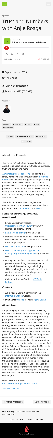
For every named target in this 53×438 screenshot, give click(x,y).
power (7, 124)
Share (28, 141)
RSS (11, 137)
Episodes (14, 419)
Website (20, 299)
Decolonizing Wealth (15, 246)
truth (29, 124)
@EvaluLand (40, 299)
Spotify (42, 137)
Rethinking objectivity (15, 232)
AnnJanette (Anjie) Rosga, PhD (16, 173)
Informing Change (14, 295)
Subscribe (38, 419)
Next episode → (42, 402)
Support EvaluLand (11, 388)
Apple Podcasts (25, 137)
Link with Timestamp (16, 85)
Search (29, 419)
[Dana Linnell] (6, 109)
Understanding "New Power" (19, 225)
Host (22, 419)
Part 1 (21, 208)
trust (37, 124)
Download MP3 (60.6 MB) (18, 91)
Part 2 (28, 208)
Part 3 (39, 208)
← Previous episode (13, 402)
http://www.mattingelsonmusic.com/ (19, 383)
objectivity (18, 124)
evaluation (9, 128)
